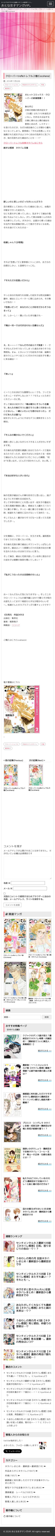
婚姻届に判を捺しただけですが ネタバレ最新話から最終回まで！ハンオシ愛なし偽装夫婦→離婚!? (37, 1098)
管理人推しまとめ (15, 1501)
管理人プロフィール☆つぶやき (22, 1496)
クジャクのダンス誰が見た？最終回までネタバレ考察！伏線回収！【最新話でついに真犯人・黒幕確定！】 (37, 1040)
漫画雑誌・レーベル (19, 1492)
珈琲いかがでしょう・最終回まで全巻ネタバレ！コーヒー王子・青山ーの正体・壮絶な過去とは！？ (37, 1153)
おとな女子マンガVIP (21, 1531)
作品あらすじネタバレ (29, 85)
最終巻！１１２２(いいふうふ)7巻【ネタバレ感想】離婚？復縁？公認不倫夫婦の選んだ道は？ (37, 1069)
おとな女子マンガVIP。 (16, 5)
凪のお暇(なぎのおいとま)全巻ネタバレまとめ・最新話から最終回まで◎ (37, 1211)
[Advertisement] (27, 41)
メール (8, 888)
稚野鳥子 (8, 88)
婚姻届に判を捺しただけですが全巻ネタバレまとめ (27, 1481)
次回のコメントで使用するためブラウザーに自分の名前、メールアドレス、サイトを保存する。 (27, 898)
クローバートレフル (11, 85)
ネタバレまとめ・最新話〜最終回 (24, 1466)
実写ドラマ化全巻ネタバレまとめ (23, 1487)
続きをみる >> (44, 1050)
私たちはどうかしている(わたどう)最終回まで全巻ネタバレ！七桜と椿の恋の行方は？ (36, 1181)
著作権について (13, 1516)
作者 (42, 85)
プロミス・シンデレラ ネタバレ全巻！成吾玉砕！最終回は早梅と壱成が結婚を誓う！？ (37, 1125)
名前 (7, 883)
